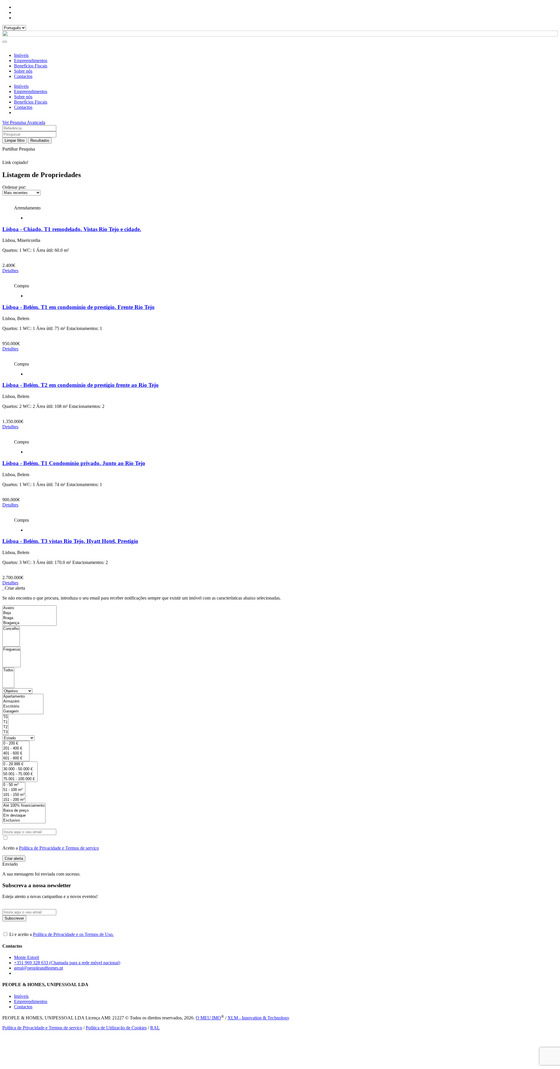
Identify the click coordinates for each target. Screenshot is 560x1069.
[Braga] (29, 618)
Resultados (39, 140)
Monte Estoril (26, 957)
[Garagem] (23, 711)
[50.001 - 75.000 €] (20, 774)
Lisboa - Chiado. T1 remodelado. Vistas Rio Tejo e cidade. (71, 229)
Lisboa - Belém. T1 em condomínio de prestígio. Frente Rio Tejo (78, 307)
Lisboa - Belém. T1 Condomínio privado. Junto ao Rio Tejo (73, 463)
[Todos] (8, 670)
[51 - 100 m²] (14, 789)
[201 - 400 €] (16, 748)
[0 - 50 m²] (14, 784)
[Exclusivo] (24, 820)
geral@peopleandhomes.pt (38, 967)
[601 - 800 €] (16, 758)
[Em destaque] (24, 815)
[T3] (5, 732)
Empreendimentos (30, 60)
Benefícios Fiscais (30, 65)
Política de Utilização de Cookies (116, 1027)
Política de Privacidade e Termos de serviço (59, 848)
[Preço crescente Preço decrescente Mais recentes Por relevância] (280, 192)
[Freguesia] (11, 649)
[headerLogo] (280, 34)
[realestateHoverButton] (280, 202)
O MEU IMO (208, 1017)
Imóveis (21, 55)
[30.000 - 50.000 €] (20, 769)
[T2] (5, 727)
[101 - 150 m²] (14, 794)
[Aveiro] (29, 608)
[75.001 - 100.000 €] (20, 779)
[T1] (5, 722)
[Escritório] (23, 706)
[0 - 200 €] (16, 743)
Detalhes (10, 270)
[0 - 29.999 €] (20, 764)
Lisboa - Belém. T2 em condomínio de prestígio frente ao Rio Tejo (80, 385)
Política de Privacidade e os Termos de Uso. (73, 934)
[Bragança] (29, 623)
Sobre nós (23, 71)
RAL (155, 1027)
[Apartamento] (23, 696)
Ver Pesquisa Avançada (23, 122)
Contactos (23, 76)
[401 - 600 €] (16, 753)
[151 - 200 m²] (14, 799)
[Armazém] (23, 701)
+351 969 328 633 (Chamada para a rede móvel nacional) (67, 962)
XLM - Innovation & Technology (258, 1017)
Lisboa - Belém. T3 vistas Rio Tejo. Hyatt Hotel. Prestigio (70, 541)
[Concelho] (11, 628)
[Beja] (29, 613)
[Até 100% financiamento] (24, 805)
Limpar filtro (14, 140)
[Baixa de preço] (24, 810)
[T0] (5, 717)
